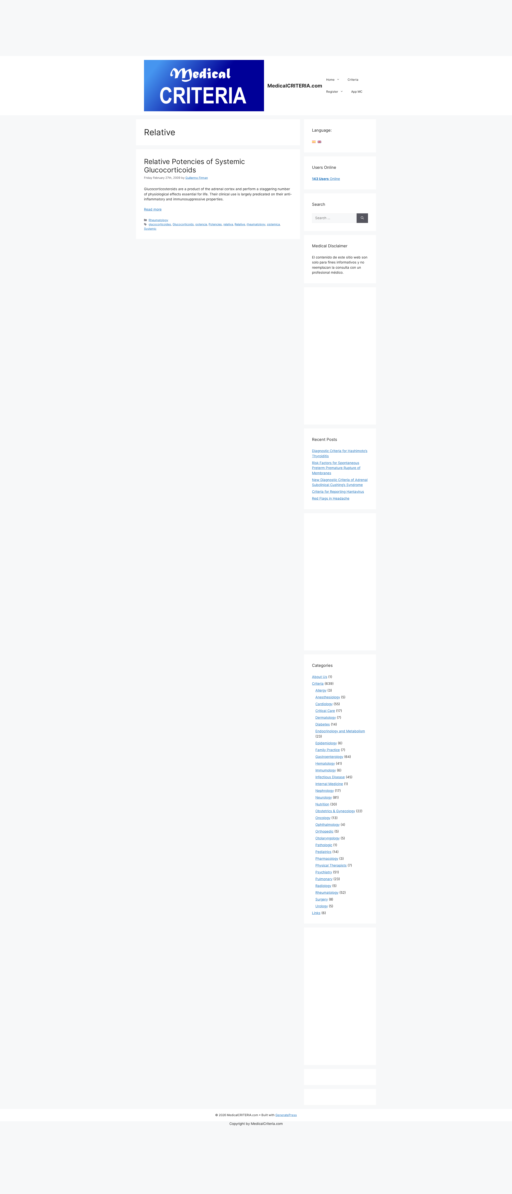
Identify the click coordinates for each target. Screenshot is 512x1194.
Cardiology (324, 704)
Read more (153, 209)
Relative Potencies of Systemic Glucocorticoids (194, 165)
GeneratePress (286, 1115)
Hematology (325, 764)
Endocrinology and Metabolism (340, 731)
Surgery (321, 899)
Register (332, 91)
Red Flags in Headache (330, 498)
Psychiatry (323, 872)
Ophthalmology (327, 825)
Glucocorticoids (183, 224)
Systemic (150, 228)
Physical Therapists (331, 865)
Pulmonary (323, 879)
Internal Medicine (329, 784)
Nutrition (322, 804)
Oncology (322, 818)
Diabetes (322, 724)
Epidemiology (326, 743)
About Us (319, 677)
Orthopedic (324, 831)
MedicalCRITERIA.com (294, 86)
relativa (228, 224)
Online (326, 179)
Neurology (323, 797)
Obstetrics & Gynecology (335, 811)
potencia (201, 224)
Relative (240, 224)
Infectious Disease (330, 777)
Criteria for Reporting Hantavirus (338, 492)
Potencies (215, 224)
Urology (321, 906)
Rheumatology (158, 220)
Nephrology (324, 791)
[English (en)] (319, 142)
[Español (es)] (314, 142)
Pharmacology (326, 859)
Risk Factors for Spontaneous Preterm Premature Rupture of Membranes (336, 468)
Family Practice (327, 750)
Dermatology (325, 718)
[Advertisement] (120, 28)
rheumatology (256, 224)
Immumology (325, 770)
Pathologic (323, 845)
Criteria (353, 80)
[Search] (362, 218)
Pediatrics (323, 852)
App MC (356, 91)
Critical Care (325, 711)
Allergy (320, 690)
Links (316, 913)
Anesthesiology (327, 697)
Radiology (323, 886)
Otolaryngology (327, 838)
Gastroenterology (329, 757)
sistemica (273, 224)
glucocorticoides (160, 224)
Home (330, 80)
